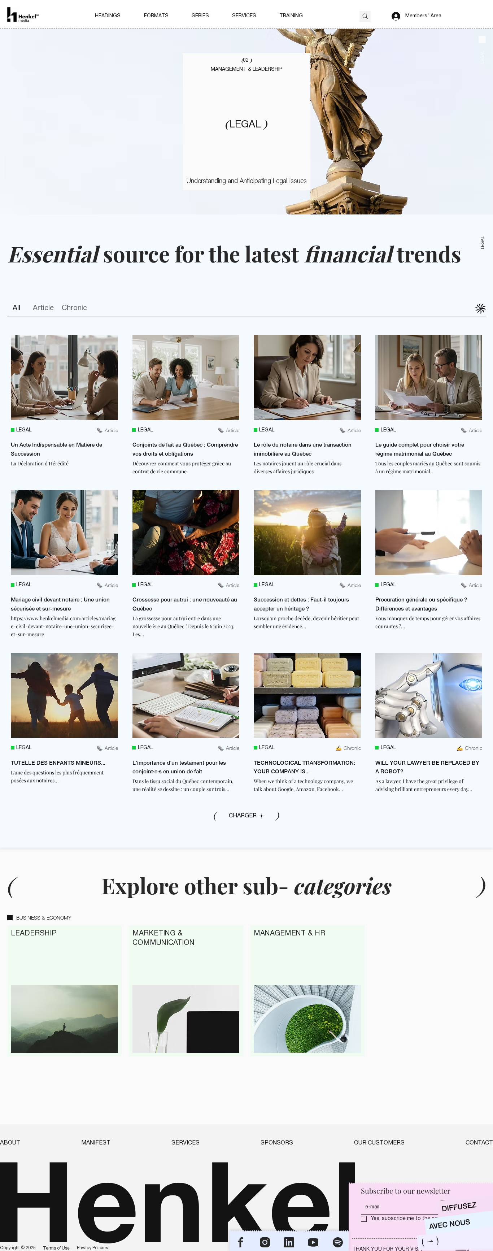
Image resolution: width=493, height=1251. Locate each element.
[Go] (365, 16)
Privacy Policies (92, 1248)
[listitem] (64, 405)
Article (43, 308)
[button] (107, 16)
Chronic (74, 308)
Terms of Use (56, 1248)
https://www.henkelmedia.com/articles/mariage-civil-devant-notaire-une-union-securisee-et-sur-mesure (63, 626)
